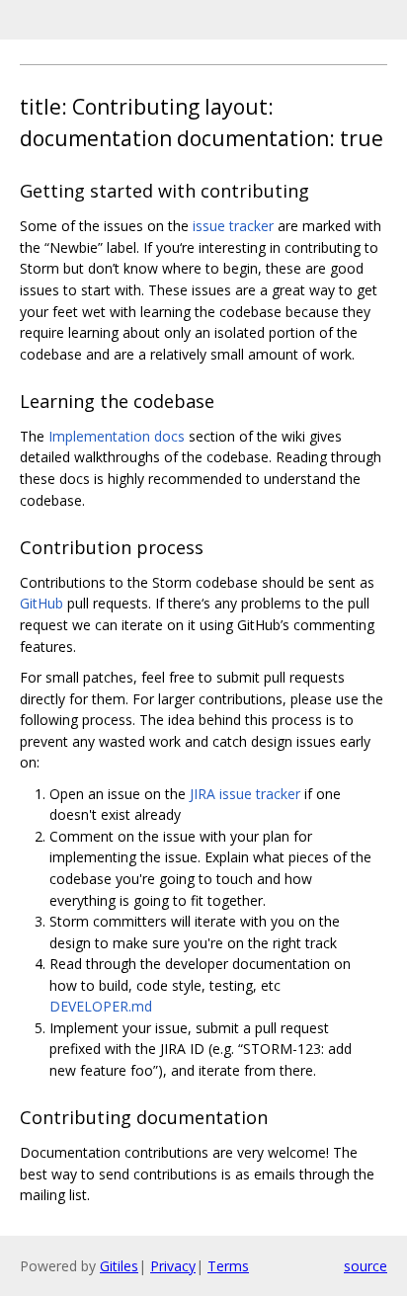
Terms (228, 1265)
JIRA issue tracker (245, 793)
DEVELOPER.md (100, 1006)
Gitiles (119, 1265)
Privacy (173, 1265)
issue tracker (233, 225)
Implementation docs (116, 436)
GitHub (41, 603)
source (365, 1265)
